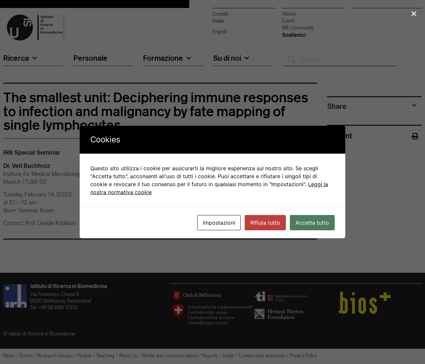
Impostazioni (219, 222)
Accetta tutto (312, 222)
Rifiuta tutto (265, 222)
